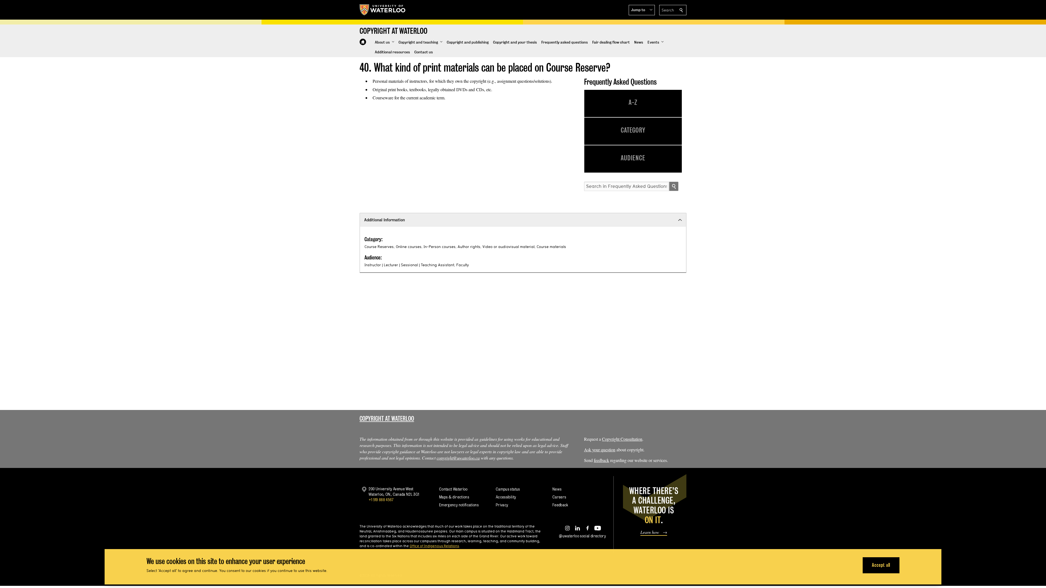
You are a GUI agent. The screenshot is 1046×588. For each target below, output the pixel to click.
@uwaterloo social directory (582, 536)
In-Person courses (439, 246)
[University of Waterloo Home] (383, 9)
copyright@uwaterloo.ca (458, 458)
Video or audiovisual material (508, 246)
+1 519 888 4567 (381, 499)
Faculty (462, 265)
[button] (642, 10)
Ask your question (599, 449)
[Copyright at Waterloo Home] (363, 42)
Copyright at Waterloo (387, 418)
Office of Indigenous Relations (434, 546)
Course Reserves (379, 246)
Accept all (881, 565)
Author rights (469, 246)
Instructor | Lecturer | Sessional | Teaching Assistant (409, 265)
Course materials (551, 246)
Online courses (408, 246)
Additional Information (384, 220)
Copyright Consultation (622, 439)
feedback (601, 460)
